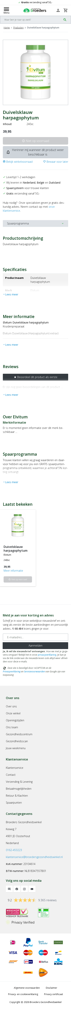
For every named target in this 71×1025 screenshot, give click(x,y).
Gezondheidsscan (17, 741)
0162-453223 (14, 850)
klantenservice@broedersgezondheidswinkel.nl (34, 857)
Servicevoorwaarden (34, 671)
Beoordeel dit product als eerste (35, 377)
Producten (18, 27)
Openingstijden (15, 720)
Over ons (11, 706)
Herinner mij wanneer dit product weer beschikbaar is (35, 152)
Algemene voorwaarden (27, 987)
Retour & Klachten (17, 795)
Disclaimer (51, 987)
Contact (11, 774)
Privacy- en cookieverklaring (23, 994)
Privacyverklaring (11, 671)
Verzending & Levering (19, 781)
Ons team (12, 727)
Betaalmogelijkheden (18, 788)
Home (7, 27)
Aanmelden (35, 645)
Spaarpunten (14, 802)
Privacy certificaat (53, 994)
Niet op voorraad (35, 141)
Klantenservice (14, 768)
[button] (18, 161)
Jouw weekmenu (16, 748)
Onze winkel (13, 713)
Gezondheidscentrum (19, 734)
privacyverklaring (47, 654)
